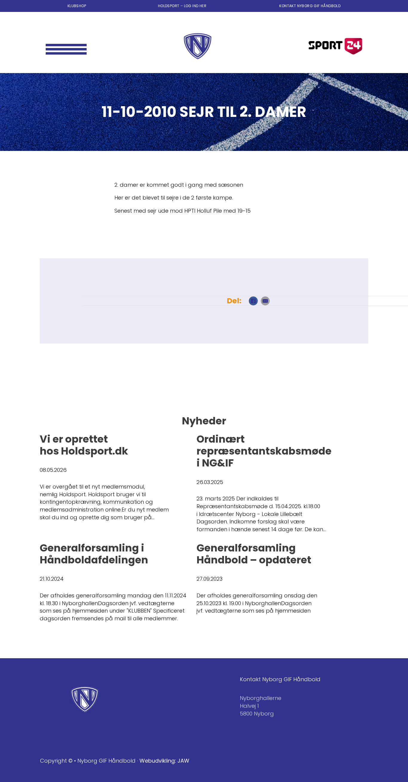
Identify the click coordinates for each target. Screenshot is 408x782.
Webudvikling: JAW (164, 760)
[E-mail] (265, 300)
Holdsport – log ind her (183, 5)
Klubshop (77, 5)
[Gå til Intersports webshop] (335, 46)
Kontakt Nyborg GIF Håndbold (309, 5)
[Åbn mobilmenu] (66, 46)
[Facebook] (253, 300)
